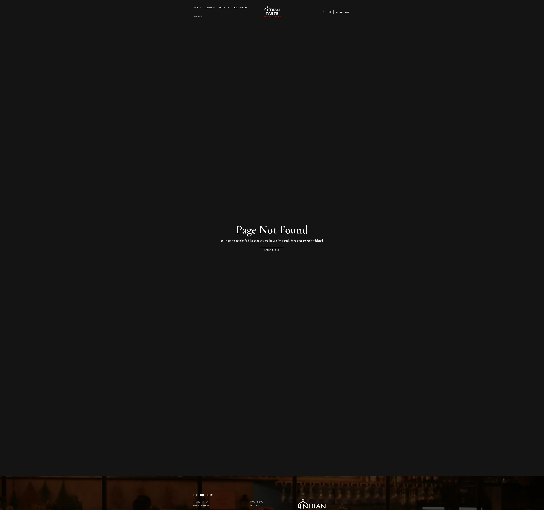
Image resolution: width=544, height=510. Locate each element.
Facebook (323, 12)
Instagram (330, 12)
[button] (342, 12)
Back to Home (272, 250)
